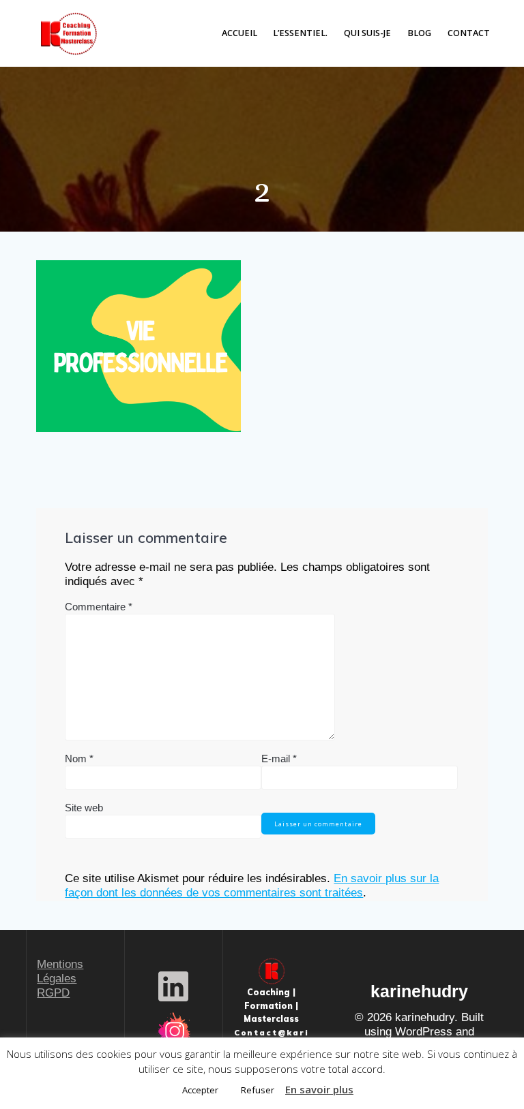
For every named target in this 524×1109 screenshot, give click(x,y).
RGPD (53, 992)
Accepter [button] (200, 1090)
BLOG (419, 33)
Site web (84, 807)
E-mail (279, 758)
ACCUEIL (239, 33)
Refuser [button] (257, 1090)
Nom (79, 758)
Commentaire (98, 606)
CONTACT (469, 33)
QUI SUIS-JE (367, 33)
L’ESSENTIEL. (300, 33)
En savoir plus (319, 1089)
